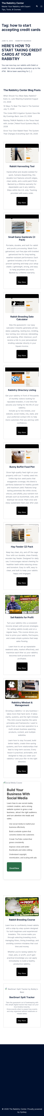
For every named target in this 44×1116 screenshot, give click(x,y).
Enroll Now (14, 868)
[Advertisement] (22, 1076)
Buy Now (22, 202)
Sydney (23, 1112)
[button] (37, 6)
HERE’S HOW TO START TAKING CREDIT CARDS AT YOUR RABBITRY (22, 52)
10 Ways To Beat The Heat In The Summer (21, 106)
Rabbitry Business (23, 41)
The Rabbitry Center (13, 3)
